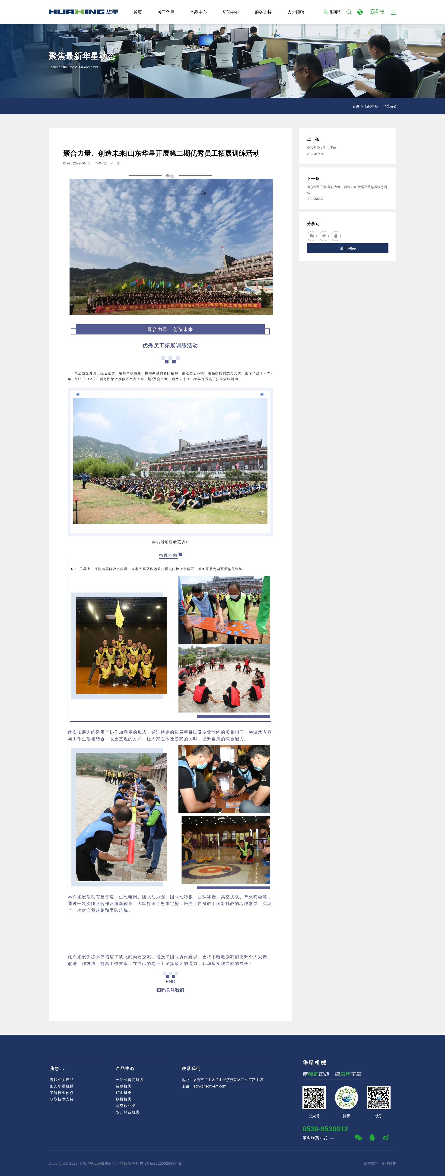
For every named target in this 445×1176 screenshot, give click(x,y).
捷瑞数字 (371, 1163)
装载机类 (124, 1086)
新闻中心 (230, 12)
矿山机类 (124, 1092)
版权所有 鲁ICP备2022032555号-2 (152, 1163)
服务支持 (263, 12)
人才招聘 (295, 12)
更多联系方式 (318, 1138)
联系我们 (191, 1068)
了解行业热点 (62, 1092)
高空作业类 (126, 1105)
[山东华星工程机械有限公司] (83, 11)
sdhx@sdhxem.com (210, 1086)
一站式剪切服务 (130, 1079)
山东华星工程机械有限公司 (101, 1163)
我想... (57, 1068)
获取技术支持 (62, 1099)
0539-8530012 (325, 1129)
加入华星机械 (62, 1086)
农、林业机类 (128, 1112)
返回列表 (347, 248)
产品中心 (198, 12)
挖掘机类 (124, 1099)
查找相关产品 (62, 1079)
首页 (138, 12)
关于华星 (166, 12)
